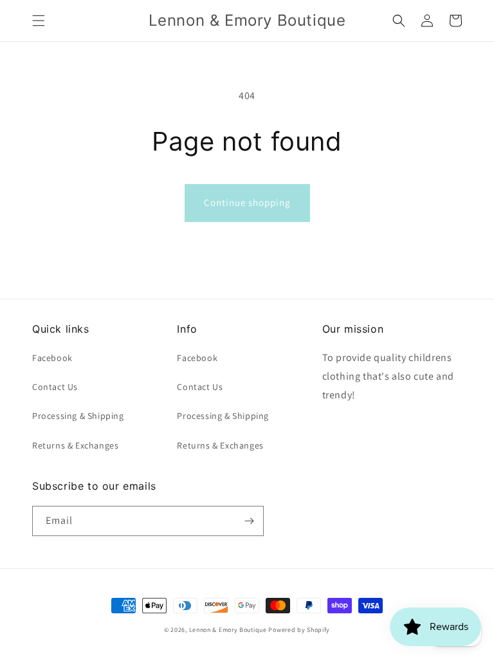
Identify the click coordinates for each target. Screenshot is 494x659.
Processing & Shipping (78, 416)
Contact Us (55, 387)
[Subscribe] (249, 521)
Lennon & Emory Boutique (228, 630)
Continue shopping (247, 202)
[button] (38, 20)
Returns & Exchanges (75, 445)
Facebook (52, 358)
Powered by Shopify (299, 630)
